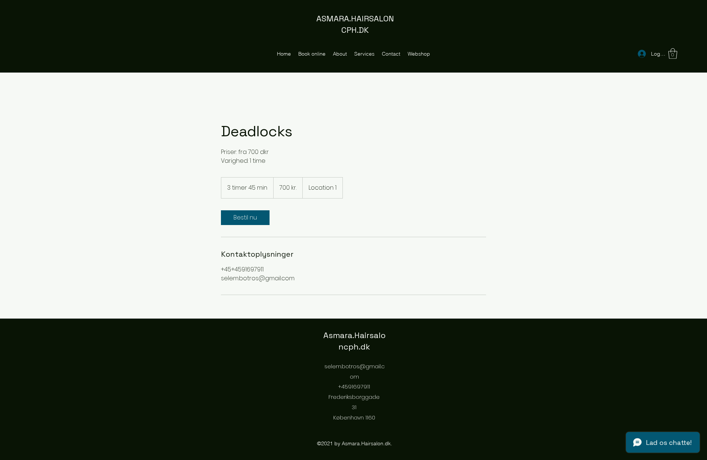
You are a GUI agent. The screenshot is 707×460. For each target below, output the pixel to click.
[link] (245, 217)
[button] (672, 53)
